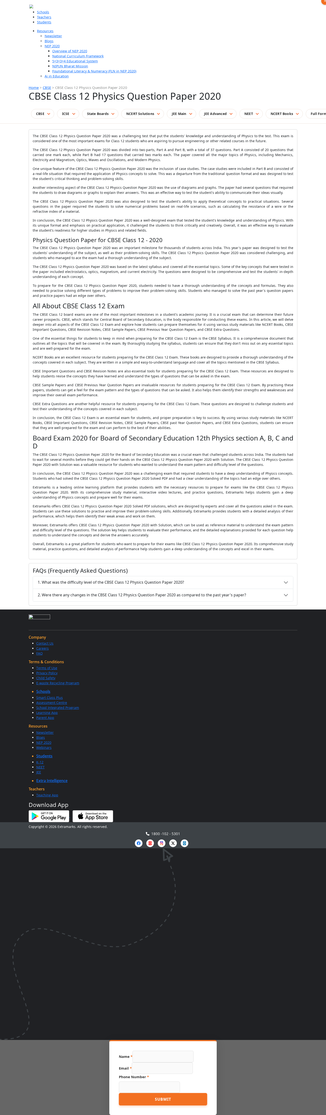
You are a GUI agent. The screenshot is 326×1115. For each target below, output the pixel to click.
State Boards (98, 113)
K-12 (39, 762)
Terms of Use (46, 668)
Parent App (45, 717)
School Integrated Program (57, 707)
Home (34, 87)
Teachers (44, 17)
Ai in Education (57, 76)
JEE (38, 772)
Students (44, 22)
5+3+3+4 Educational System (75, 61)
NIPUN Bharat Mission (70, 66)
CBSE (47, 87)
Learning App (47, 712)
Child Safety (45, 678)
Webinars (44, 747)
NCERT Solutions (140, 113)
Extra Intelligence (52, 780)
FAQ (39, 653)
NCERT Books (282, 113)
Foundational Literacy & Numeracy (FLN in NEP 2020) (94, 71)
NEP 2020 (52, 46)
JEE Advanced (215, 113)
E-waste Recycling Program (57, 683)
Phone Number (134, 1076)
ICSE (65, 113)
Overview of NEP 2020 (69, 51)
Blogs (49, 41)
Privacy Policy (47, 673)
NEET (248, 113)
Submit (163, 1099)
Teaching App (47, 795)
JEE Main (179, 113)
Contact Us (44, 643)
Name (125, 1056)
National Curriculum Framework (78, 56)
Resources (45, 31)
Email (125, 1068)
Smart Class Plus (49, 697)
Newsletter (53, 36)
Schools (43, 12)
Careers (42, 648)
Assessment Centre (51, 702)
